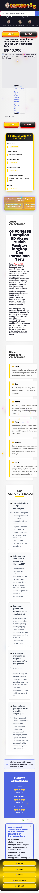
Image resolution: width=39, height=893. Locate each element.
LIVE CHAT (21, 886)
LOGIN (10, 34)
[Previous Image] (4, 71)
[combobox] (17, 13)
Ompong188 (18, 264)
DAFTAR (28, 34)
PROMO (20, 863)
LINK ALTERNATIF (20, 880)
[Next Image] (35, 71)
